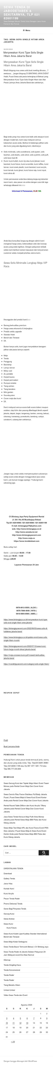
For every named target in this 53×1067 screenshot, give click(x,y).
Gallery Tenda (9, 878)
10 (7, 1023)
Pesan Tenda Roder (12, 898)
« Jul (13, 1041)
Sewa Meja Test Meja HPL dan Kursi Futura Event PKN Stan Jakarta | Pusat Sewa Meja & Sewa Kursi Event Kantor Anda (26, 830)
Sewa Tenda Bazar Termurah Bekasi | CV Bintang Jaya (26, 946)
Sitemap (7, 960)
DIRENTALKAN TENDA (13, 868)
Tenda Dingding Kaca (12, 965)
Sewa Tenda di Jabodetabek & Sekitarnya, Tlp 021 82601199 (22, 12)
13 (27, 1023)
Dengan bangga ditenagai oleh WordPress (20, 1061)
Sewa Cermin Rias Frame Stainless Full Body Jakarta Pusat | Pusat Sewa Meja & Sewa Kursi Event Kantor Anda (25, 797)
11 (14, 1023)
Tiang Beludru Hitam (12, 985)
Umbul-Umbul (9, 990)
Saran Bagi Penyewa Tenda (15, 908)
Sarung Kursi (9, 913)
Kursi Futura (11, 927)
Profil (6, 740)
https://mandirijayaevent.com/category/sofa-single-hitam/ (26, 664)
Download (8, 873)
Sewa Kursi (8, 923)
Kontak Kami (9, 888)
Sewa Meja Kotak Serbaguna (15, 941)
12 (20, 1023)
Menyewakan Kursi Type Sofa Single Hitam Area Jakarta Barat (23, 54)
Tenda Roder (9, 975)
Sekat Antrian (9, 918)
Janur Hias (8, 883)
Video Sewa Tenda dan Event (15, 995)
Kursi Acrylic (9, 893)
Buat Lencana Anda (11, 746)
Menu (28, 30)
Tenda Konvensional (12, 970)
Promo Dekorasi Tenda (13, 903)
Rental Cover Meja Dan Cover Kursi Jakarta (30, 800)
